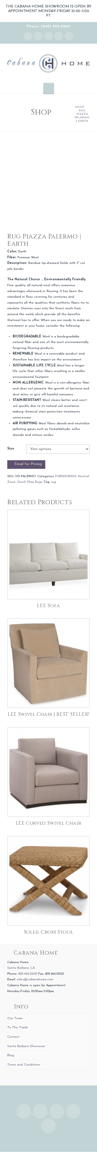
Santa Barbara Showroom (26, 1046)
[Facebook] (38, 36)
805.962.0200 (27, 973)
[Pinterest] (69, 36)
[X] (48, 36)
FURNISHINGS (65, 476)
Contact (13, 1036)
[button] (48, 88)
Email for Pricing (28, 464)
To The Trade (17, 1027)
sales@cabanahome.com (35, 979)
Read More (48, 589)
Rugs (38, 482)
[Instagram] (28, 36)
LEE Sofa (48, 606)
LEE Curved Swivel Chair (49, 823)
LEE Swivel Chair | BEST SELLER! (48, 714)
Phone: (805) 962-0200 (48, 26)
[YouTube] (58, 36)
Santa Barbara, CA (21, 968)
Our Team (14, 1018)
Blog (10, 1055)
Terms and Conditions (23, 1064)
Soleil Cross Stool (49, 932)
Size (10, 448)
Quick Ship (25, 482)
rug (53, 482)
